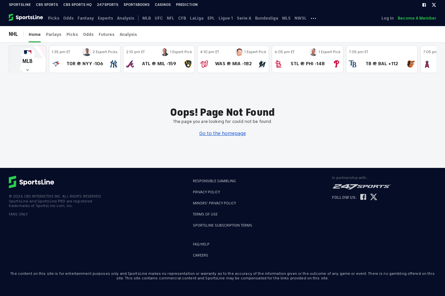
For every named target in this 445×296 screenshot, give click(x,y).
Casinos (163, 4)
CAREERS (200, 255)
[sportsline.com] (26, 17)
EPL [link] (211, 18)
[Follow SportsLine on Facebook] (363, 197)
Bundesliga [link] (266, 18)
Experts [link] (105, 18)
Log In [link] (387, 18)
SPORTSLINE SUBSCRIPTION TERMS (222, 225)
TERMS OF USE (205, 214)
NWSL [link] (300, 18)
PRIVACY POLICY (206, 192)
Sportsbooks (136, 4)
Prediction (187, 4)
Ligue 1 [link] (226, 18)
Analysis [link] (125, 18)
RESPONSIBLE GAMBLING (214, 181)
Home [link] (35, 34)
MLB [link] (146, 18)
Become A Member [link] (417, 18)
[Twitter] (434, 5)
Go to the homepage (222, 133)
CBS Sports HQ (77, 4)
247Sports (107, 4)
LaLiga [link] (197, 18)
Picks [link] (53, 18)
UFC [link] (159, 18)
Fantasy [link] (86, 18)
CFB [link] (182, 18)
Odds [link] (68, 18)
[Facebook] (424, 5)
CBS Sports (47, 4)
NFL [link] (170, 18)
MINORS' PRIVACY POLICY (214, 203)
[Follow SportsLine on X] (374, 197)
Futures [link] (106, 34)
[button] (27, 59)
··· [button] (313, 17)
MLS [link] (286, 18)
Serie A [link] (244, 18)
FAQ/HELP (201, 244)
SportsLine (20, 4)
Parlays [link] (53, 34)
